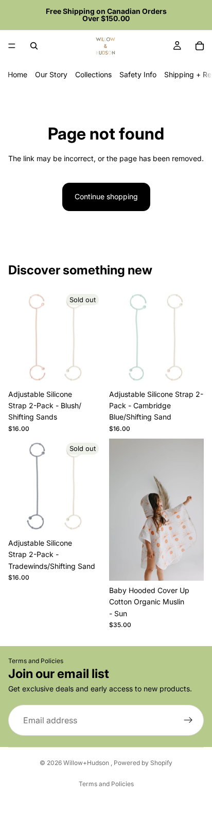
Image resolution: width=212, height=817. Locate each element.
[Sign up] (188, 721)
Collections (93, 74)
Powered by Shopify (143, 763)
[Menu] (12, 46)
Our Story (51, 74)
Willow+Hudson (87, 763)
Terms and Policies (35, 661)
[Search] (34, 45)
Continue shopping (106, 196)
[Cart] (199, 45)
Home (17, 74)
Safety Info (137, 74)
